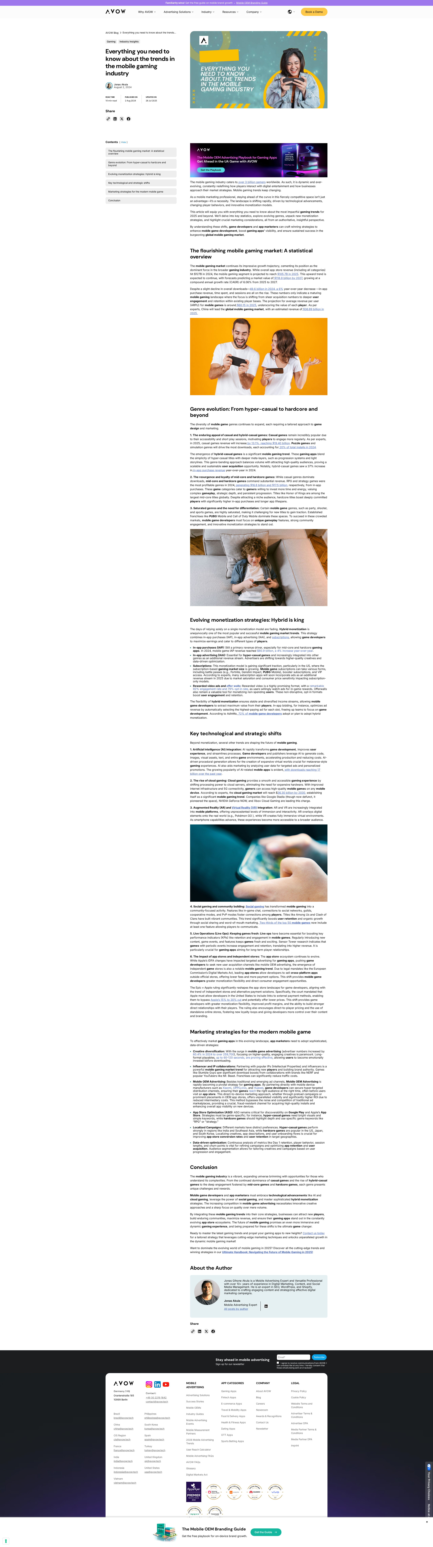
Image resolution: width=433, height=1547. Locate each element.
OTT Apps (227, 1434)
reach (253, 1091)
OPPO (236, 1087)
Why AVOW (145, 11)
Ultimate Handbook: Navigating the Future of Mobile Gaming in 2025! (267, 1252)
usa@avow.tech (153, 1471)
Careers (260, 1403)
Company (252, 11)
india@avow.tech (123, 1461)
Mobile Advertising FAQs (200, 1455)
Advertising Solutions (177, 11)
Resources (229, 11)
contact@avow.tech (157, 1401)
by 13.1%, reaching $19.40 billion (268, 443)
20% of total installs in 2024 (297, 447)
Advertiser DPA (299, 1423)
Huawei (258, 1087)
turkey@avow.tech (154, 1450)
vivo (244, 1087)
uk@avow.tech (152, 1461)
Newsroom (262, 1409)
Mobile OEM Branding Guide (252, 2)
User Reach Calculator (198, 1449)
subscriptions (280, 637)
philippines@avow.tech (157, 1417)
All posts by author (236, 1309)
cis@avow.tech (122, 1439)
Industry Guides (195, 1413)
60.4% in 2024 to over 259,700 (213, 1054)
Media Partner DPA (301, 1439)
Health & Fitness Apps (233, 1422)
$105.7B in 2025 (287, 274)
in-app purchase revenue (208, 470)
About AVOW (263, 1391)
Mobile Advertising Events (196, 1422)
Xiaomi (227, 1087)
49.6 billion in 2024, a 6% (266, 289)
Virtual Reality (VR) (244, 807)
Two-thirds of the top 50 (284, 922)
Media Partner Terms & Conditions (303, 1431)
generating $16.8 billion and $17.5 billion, (261, 485)
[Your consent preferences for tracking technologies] (6, 1541)
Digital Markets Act (197, 1474)
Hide (123, 142)
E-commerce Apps (231, 1403)
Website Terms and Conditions (301, 1405)
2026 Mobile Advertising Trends (200, 1441)
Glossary (191, 1468)
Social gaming (255, 906)
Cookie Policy (298, 1397)
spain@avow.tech (154, 1439)
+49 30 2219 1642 (156, 1397)
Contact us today (314, 1233)
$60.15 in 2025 (246, 305)
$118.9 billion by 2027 (288, 278)
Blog (258, 1397)
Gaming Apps (228, 1391)
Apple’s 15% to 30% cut (226, 999)
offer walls (233, 686)
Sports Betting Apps (232, 1441)
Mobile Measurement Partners (198, 1432)
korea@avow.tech (154, 1428)
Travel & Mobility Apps (233, 1409)
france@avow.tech (124, 1450)
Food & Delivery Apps (233, 1416)
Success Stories (195, 1401)
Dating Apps (228, 1428)
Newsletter (262, 1428)
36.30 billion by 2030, (292, 792)
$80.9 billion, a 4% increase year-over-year (284, 650)
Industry (206, 11)
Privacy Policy (299, 1391)
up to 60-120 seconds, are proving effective (243, 1057)
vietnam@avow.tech (125, 1482)
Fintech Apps (228, 1397)
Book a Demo (314, 12)
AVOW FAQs (193, 1462)
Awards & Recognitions (268, 1416)
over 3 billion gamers (252, 182)
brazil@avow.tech (123, 1417)
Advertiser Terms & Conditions (301, 1415)
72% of (260, 713)
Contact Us (262, 1422)
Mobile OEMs (193, 1407)
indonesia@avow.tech (126, 1471)
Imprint (295, 1445)
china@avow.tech (123, 1428)
